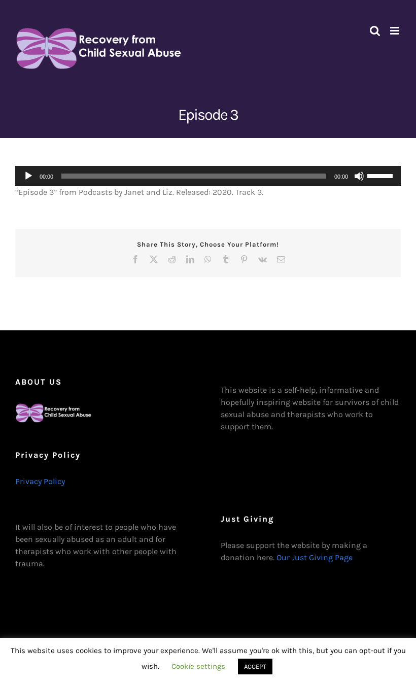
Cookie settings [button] (198, 666)
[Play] (28, 176)
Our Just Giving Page (314, 557)
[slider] (381, 175)
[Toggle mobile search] (375, 30)
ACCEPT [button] (255, 666)
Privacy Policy (40, 481)
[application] (208, 176)
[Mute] (359, 176)
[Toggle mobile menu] (395, 30)
